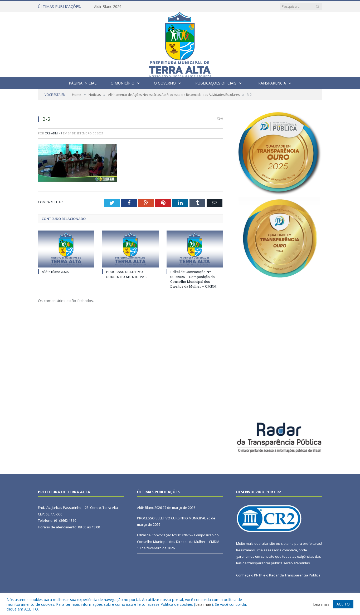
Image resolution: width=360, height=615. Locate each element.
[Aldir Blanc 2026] (66, 249)
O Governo (165, 83)
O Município (122, 83)
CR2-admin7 (53, 133)
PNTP (258, 575)
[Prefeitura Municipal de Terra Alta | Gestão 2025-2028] (180, 43)
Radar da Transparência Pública (294, 575)
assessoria (272, 550)
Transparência (271, 83)
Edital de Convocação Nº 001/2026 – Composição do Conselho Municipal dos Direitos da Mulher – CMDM (193, 279)
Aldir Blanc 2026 (107, 6)
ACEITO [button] (343, 604)
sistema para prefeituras (301, 543)
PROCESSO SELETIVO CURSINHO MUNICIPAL (126, 274)
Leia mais (203, 604)
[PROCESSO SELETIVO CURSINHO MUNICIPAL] (130, 249)
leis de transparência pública (259, 563)
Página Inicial (82, 83)
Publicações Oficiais (215, 83)
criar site (268, 543)
